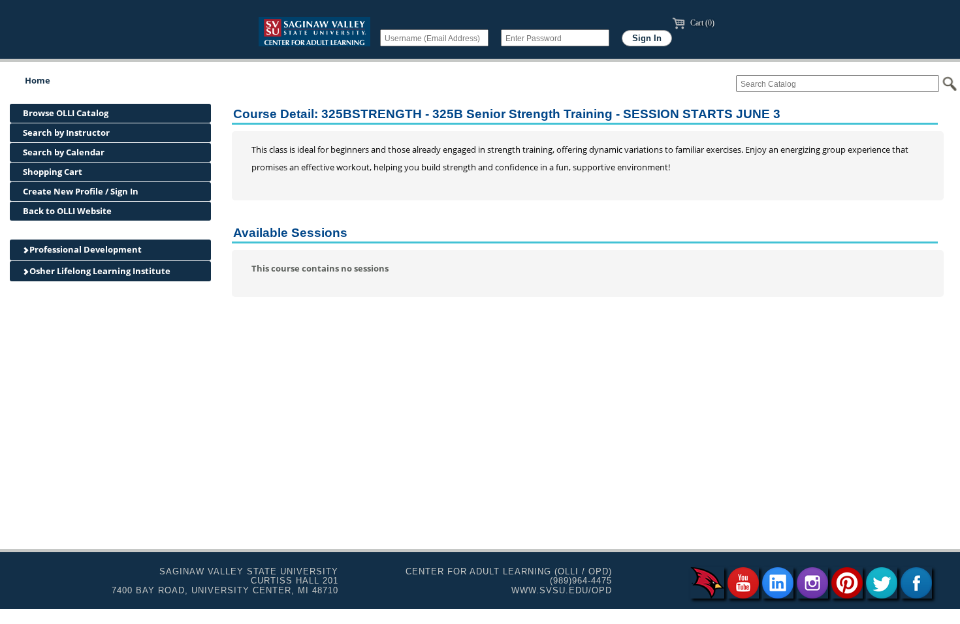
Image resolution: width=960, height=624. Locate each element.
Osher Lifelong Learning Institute (98, 271)
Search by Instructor (66, 132)
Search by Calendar (63, 152)
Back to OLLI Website (67, 211)
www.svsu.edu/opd (561, 590)
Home (37, 80)
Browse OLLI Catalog (65, 113)
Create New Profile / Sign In (80, 191)
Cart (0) (701, 22)
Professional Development (84, 249)
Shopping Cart (52, 172)
